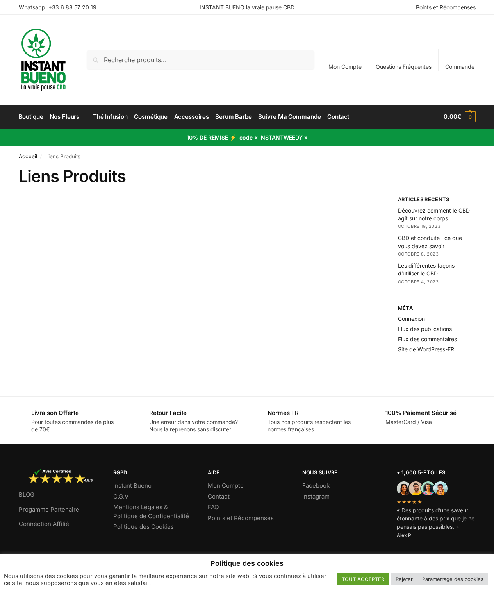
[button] (459, 117)
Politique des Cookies (143, 526)
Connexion (411, 318)
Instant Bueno (132, 485)
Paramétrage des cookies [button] (452, 579)
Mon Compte (345, 66)
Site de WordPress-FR (426, 349)
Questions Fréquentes (404, 66)
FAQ (213, 507)
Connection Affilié (44, 524)
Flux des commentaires (427, 339)
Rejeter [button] (404, 579)
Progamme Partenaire (49, 509)
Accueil (28, 156)
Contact (219, 496)
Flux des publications (425, 329)
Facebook (316, 485)
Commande (459, 66)
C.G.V (120, 496)
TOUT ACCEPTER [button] (363, 579)
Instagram (316, 496)
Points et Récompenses (446, 7)
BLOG (26, 494)
